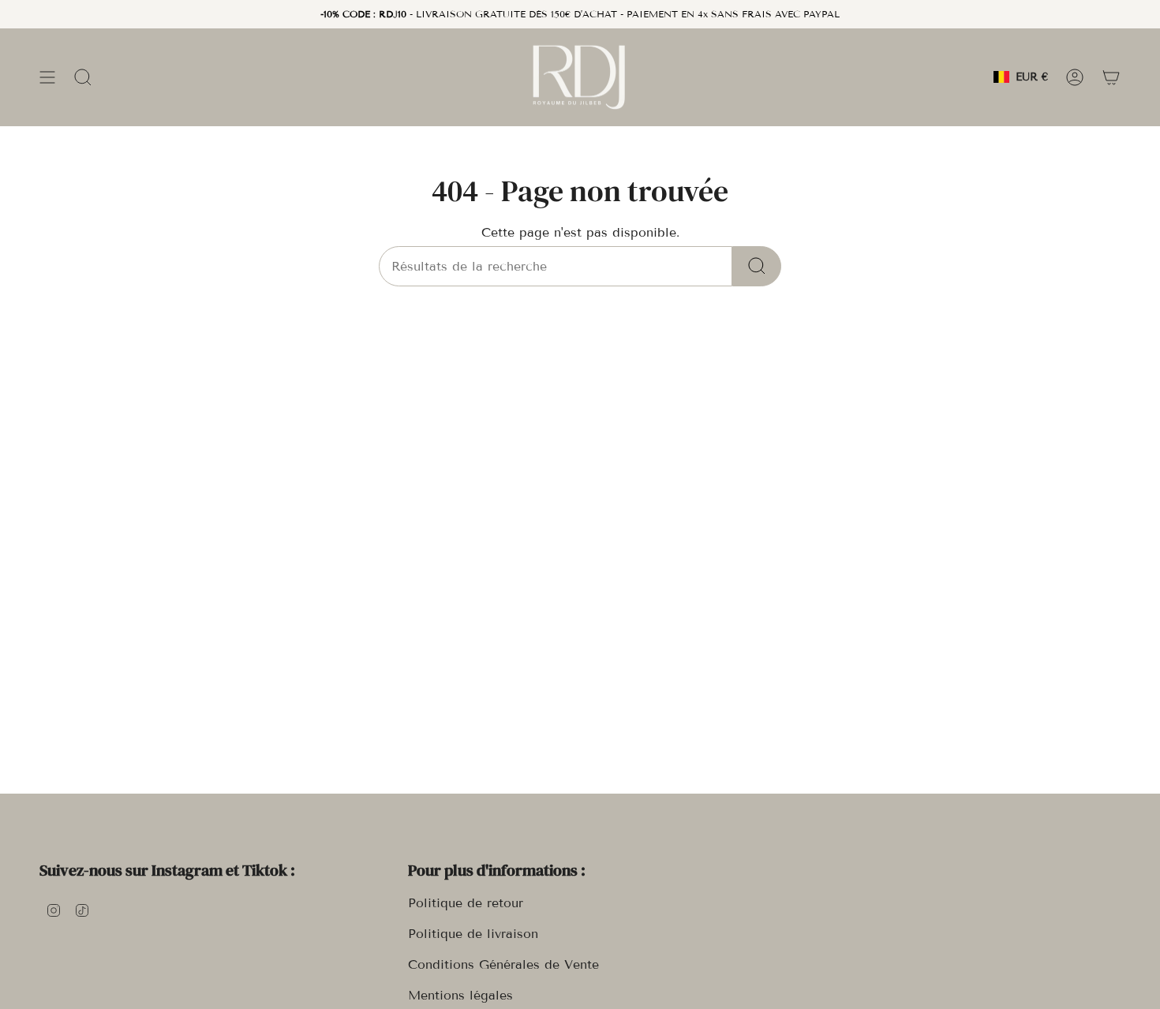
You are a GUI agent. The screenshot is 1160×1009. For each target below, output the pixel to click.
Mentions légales (460, 995)
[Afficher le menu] (47, 76)
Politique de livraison (473, 933)
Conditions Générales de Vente (503, 964)
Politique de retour (465, 902)
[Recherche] (756, 266)
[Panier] (1111, 76)
